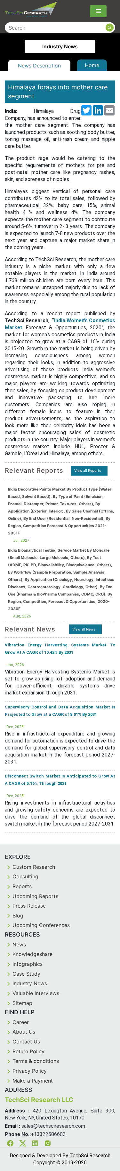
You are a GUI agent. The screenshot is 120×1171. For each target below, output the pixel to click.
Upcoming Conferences (41, 925)
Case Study (26, 974)
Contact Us (26, 1041)
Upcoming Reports (35, 896)
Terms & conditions (35, 1061)
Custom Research (33, 867)
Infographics (27, 964)
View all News (83, 629)
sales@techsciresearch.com (53, 1126)
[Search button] (110, 27)
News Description (39, 65)
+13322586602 (48, 1134)
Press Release (29, 906)
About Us (23, 1031)
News (19, 944)
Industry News (29, 983)
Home (92, 65)
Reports (22, 886)
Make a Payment (32, 1080)
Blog (17, 915)
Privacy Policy (29, 1071)
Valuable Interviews (35, 993)
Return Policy (28, 1051)
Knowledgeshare (32, 954)
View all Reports (87, 470)
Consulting (25, 876)
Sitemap (22, 1003)
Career (20, 1022)
